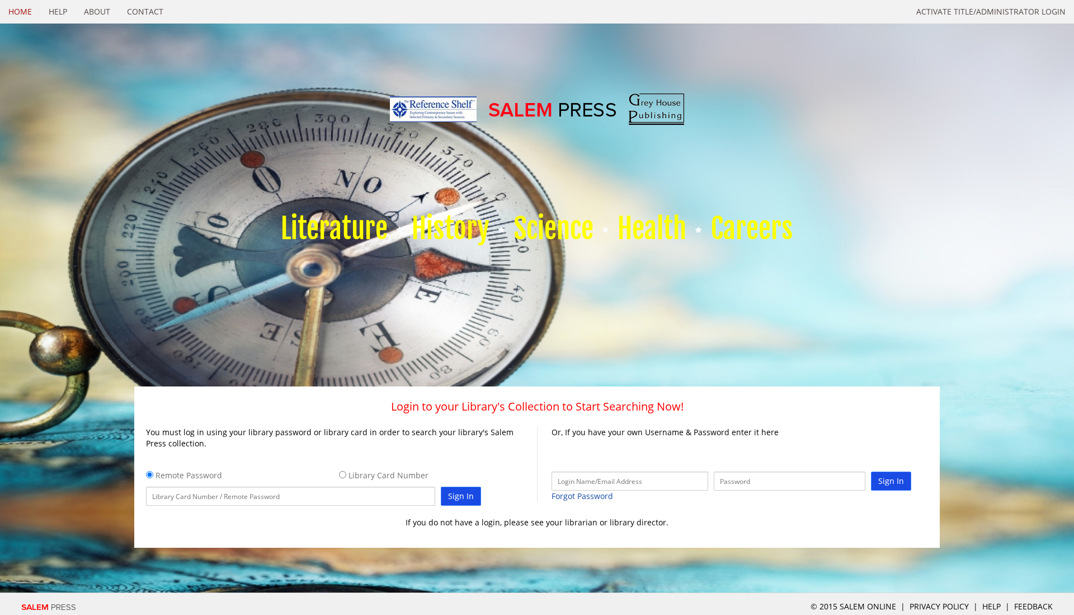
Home (20, 11)
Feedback (1033, 606)
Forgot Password (582, 496)
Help (58, 11)
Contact (145, 11)
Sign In (461, 496)
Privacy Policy (939, 606)
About (97, 11)
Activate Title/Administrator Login (991, 11)
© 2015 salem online (854, 606)
